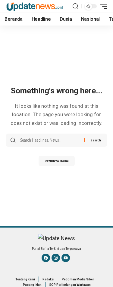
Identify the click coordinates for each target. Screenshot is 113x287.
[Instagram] (56, 258)
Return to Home (57, 161)
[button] (75, 6)
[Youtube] (65, 258)
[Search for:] (50, 140)
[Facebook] (46, 258)
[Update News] (34, 6)
